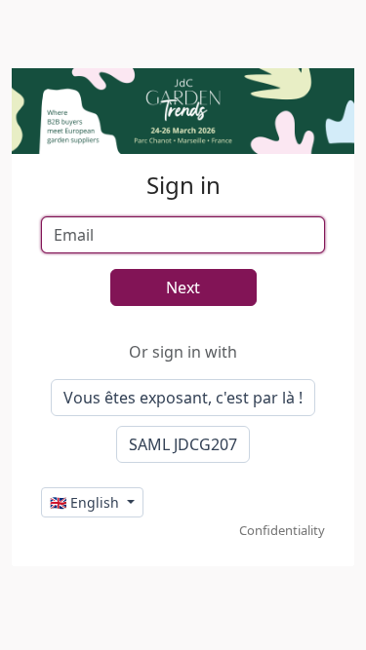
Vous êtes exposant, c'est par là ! (183, 397)
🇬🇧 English (86, 502)
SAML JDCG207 (183, 444)
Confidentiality (282, 530)
